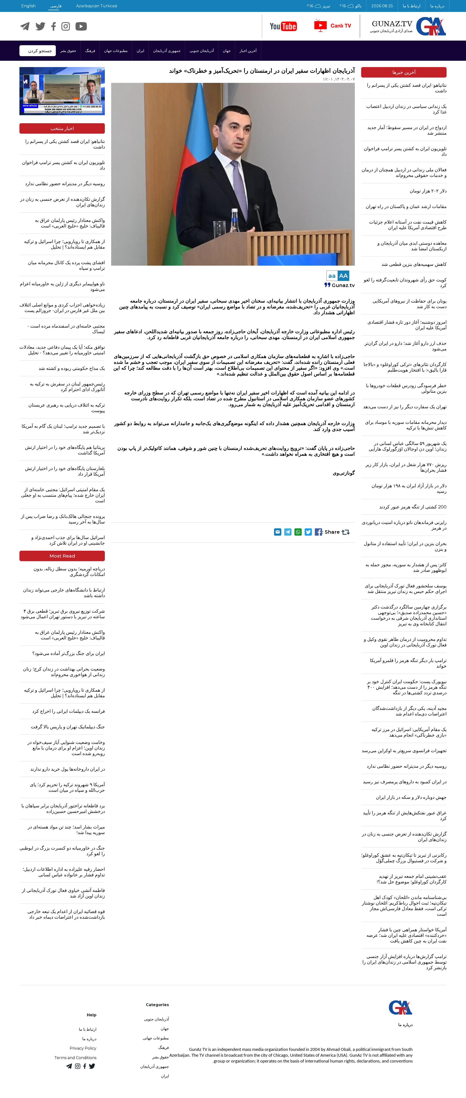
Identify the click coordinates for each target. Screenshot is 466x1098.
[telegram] (25, 26)
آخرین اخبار (248, 50)
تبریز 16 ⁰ (318, 6)
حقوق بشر (68, 50)
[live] (332, 26)
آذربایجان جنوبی (202, 50)
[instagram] (65, 26)
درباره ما (437, 6)
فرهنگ (90, 50)
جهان (227, 50)
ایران (140, 50)
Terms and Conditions (75, 1057)
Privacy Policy (83, 1048)
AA (343, 275)
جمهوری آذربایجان (167, 50)
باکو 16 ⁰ (350, 6)
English (28, 6)
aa (332, 275)
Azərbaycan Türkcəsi (96, 6)
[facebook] (53, 26)
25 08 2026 (382, 6)
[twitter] (40, 26)
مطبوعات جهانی (156, 1038)
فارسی (56, 6)
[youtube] (283, 26)
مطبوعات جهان (116, 50)
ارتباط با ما (411, 6)
